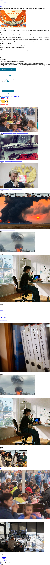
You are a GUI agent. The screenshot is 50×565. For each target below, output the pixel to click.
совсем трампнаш (28, 62)
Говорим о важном (4, 557)
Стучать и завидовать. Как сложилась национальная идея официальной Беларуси (11, 161)
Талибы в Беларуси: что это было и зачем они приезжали (7, 468)
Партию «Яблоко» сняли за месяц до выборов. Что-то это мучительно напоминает (11, 189)
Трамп (18, 96)
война (2, 96)
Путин (16, 96)
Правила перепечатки (4, 560)
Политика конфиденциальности (4, 563)
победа (14, 96)
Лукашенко (4, 96)
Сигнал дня (4, 2)
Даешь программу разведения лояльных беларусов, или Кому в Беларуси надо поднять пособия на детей (14, 133)
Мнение (1, 6)
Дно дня (1, 193)
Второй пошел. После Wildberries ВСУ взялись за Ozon (7, 230)
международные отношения (9, 96)
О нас (4, 4)
